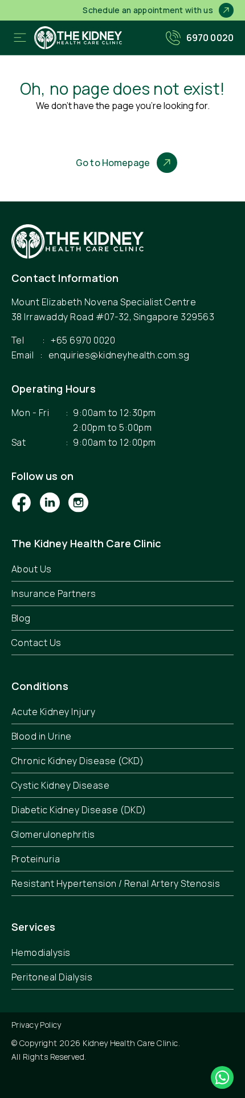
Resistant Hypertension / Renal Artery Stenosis (115, 883)
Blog (21, 618)
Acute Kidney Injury (53, 711)
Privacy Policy (36, 1024)
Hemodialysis (41, 952)
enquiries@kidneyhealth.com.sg (119, 355)
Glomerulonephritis (53, 834)
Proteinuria (35, 859)
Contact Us (36, 642)
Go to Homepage (113, 162)
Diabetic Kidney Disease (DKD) (78, 810)
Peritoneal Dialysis (51, 977)
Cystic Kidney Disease (60, 785)
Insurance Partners (53, 593)
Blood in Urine (41, 736)
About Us (31, 569)
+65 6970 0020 (83, 340)
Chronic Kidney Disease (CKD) (77, 760)
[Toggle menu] (19, 37)
